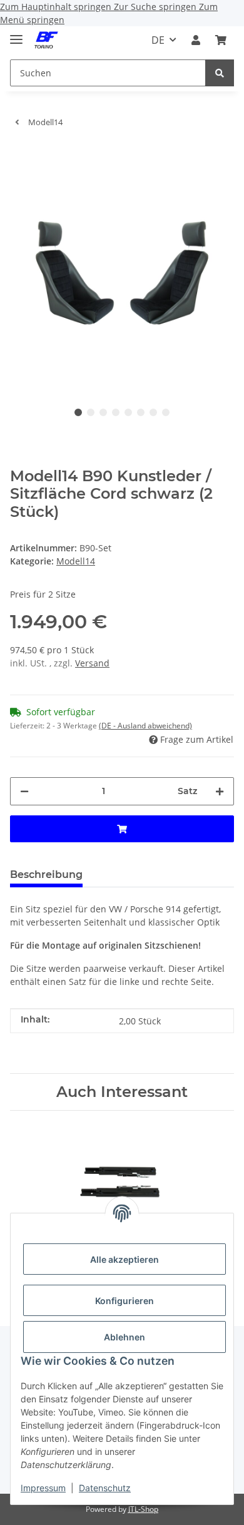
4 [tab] (115, 412)
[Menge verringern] (24, 791)
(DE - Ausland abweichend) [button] (145, 725)
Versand (92, 663)
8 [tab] (166, 412)
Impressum (43, 1487)
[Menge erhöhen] (219, 791)
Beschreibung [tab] (46, 874)
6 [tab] (141, 412)
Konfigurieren (124, 1300)
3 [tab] (103, 412)
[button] (196, 40)
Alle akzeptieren (124, 1259)
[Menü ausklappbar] (16, 34)
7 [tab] (153, 412)
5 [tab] (128, 412)
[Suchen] (219, 72)
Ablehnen (124, 1337)
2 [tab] (90, 412)
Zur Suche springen (156, 7)
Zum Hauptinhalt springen (57, 7)
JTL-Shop (143, 1509)
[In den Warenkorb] (20, 156)
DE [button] (158, 40)
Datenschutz (105, 1487)
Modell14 (75, 561)
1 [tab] (78, 412)
